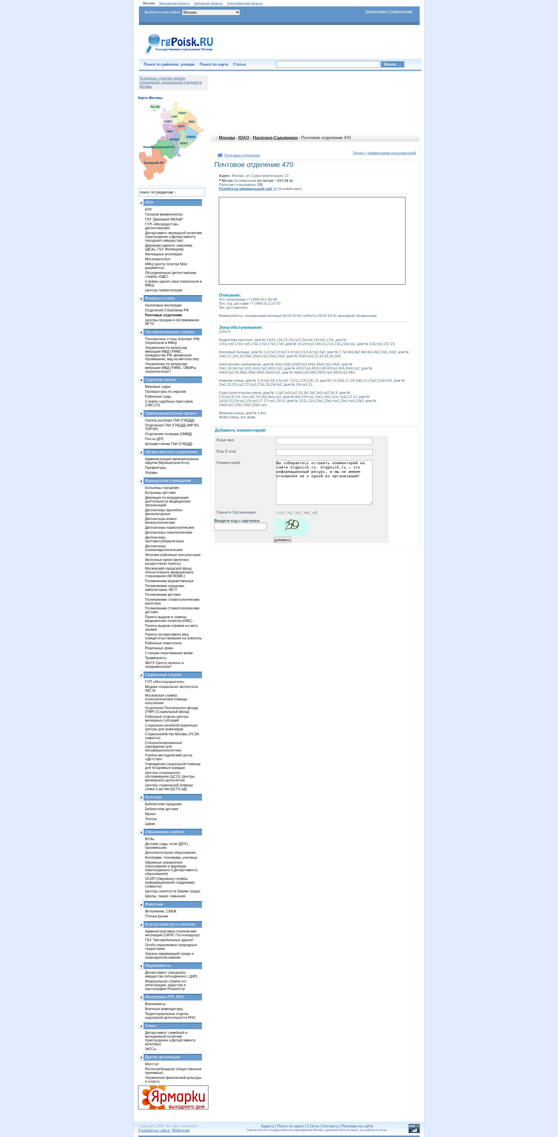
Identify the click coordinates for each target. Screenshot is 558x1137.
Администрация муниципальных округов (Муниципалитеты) (172, 461)
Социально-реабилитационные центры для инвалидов (171, 727)
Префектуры (155, 467)
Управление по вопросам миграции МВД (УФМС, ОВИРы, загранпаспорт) (171, 367)
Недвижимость (158, 965)
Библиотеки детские (161, 809)
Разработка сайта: (154, 1130)
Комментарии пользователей (391, 153)
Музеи (150, 814)
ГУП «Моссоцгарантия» (165, 682)
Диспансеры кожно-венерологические (161, 520)
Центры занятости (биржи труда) (172, 891)
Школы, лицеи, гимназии (165, 896)
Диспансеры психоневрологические (164, 548)
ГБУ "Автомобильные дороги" (169, 940)
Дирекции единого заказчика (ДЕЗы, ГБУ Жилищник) (168, 247)
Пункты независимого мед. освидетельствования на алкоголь (173, 636)
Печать (359, 153)
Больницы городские (162, 487)
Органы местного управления (171, 452)
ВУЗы (149, 839)
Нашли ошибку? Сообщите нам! (389, 11)
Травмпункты (156, 658)
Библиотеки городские (163, 804)
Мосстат (152, 1064)
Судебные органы (160, 379)
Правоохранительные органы (170, 413)
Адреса (267, 1126)
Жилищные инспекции (163, 254)
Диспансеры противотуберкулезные (164, 539)
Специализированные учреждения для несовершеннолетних (163, 746)
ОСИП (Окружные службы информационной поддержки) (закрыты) (170, 882)
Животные (154, 904)
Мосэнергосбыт (158, 259)
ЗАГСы (150, 1049)
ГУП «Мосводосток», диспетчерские (162, 226)
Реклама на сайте (357, 1126)
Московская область (174, 3)
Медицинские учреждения (168, 480)
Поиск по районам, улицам (169, 64)
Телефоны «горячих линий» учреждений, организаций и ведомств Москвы (171, 82)
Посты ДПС (154, 439)
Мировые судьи (158, 386)
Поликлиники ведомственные (169, 581)
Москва (227, 137)
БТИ (148, 209)
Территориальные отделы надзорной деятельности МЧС (170, 1015)
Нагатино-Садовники (275, 137)
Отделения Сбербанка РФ (167, 310)
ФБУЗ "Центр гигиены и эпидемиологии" (164, 664)
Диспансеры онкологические (168, 532)
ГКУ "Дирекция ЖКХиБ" (164, 219)
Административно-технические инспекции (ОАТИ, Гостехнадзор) (172, 933)
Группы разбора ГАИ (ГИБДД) (169, 420)
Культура (153, 797)
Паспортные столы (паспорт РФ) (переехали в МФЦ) (172, 341)
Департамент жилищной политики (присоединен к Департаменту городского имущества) (173, 236)
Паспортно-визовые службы (169, 332)
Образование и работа (164, 832)
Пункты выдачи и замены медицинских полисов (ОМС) (168, 619)
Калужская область (208, 3)
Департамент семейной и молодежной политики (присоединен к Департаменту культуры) (170, 1038)
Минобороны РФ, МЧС (165, 997)
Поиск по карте (214, 64)
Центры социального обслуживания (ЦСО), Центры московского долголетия (170, 776)
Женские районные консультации (173, 555)
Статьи (239, 64)
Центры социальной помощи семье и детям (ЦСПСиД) (169, 787)
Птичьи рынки (156, 916)
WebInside (180, 1130)
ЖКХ (149, 202)
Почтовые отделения (242, 155)
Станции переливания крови (169, 653)
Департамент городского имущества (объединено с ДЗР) (171, 974)
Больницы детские (160, 492)
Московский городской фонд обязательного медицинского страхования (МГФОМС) (169, 572)
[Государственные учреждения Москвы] (179, 54)
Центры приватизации (164, 290)
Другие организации (162, 1057)
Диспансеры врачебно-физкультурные (164, 512)
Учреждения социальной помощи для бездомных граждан (173, 766)
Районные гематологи (163, 643)
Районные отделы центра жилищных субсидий (166, 718)
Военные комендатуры (164, 1009)
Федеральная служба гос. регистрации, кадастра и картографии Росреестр (166, 985)
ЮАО (243, 137)
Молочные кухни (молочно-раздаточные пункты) (167, 561)
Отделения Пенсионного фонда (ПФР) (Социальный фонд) (171, 709)
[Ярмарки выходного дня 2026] (170, 1097)
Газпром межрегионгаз (164, 214)
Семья (150, 1025)
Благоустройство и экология (170, 924)
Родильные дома (159, 648)
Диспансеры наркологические (169, 527)
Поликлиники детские (163, 594)
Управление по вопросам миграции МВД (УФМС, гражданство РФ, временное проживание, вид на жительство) (172, 353)
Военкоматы (155, 1004)
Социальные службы (163, 674)
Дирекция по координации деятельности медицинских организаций (168, 501)
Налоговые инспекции (163, 305)
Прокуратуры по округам (165, 391)
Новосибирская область (245, 3)
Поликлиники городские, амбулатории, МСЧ (165, 587)
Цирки (150, 824)
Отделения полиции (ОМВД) (168, 434)
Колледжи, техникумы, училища (171, 857)
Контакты (330, 1126)
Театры (151, 819)
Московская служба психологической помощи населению (166, 699)
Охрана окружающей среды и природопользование (169, 955)
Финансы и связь (160, 298)
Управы (151, 472)
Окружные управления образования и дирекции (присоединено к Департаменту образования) (171, 868)
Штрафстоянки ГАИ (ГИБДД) (168, 444)
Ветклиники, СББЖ (160, 911)
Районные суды (158, 396)
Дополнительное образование (170, 852)
